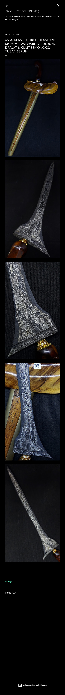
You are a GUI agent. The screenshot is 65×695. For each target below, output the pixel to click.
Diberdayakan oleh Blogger (35, 685)
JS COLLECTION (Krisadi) (22, 11)
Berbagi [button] (8, 581)
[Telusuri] (58, 5)
